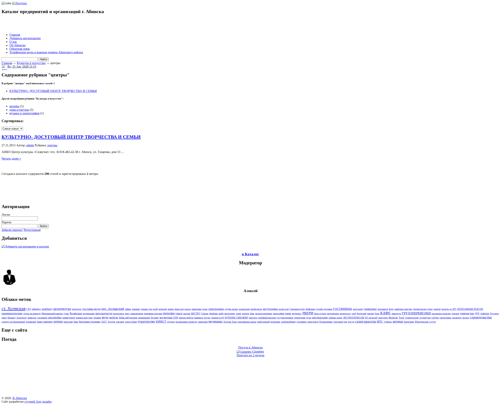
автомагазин (320, 317)
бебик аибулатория (128, 317)
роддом (111, 321)
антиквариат (144, 317)
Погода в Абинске (250, 347)
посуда (351, 321)
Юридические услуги (425, 321)
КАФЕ (385, 313)
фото (391, 309)
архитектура (62, 309)
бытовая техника (89, 321)
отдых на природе (32, 313)
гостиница (301, 321)
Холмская (75, 313)
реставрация (89, 313)
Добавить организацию (25, 38)
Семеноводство (297, 309)
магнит (370, 313)
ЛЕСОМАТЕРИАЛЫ (353, 317)
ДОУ (477, 313)
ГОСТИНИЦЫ (342, 308)
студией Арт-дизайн (37, 401)
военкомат (31, 321)
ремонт (437, 309)
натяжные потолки (153, 313)
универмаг (370, 308)
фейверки (310, 309)
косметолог (345, 313)
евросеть (253, 317)
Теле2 (401, 317)
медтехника (270, 308)
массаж (186, 313)
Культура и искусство (31, 63)
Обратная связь (19, 48)
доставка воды (91, 308)
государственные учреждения (291, 317)
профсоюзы (256, 309)
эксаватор (457, 317)
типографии (278, 313)
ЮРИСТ (161, 321)
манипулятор (68, 317)
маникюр (198, 317)
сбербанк (213, 313)
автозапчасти (103, 313)
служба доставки (324, 309)
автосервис (229, 313)
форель (393, 317)
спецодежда (312, 321)
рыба (221, 313)
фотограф (361, 313)
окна (288, 313)
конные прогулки (84, 317)
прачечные (409, 321)
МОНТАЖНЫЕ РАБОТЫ (470, 309)
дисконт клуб (217, 317)
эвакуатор (383, 317)
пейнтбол (36, 309)
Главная (14, 34)
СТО (28, 309)
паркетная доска (199, 309)
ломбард (46, 308)
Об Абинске (17, 45)
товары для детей (149, 309)
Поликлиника (325, 321)
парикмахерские (12, 313)
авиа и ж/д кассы (183, 309)
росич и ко (284, 309)
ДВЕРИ (307, 313)
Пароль (6, 222)
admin (30, 145)
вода (105, 317)
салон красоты (365, 321)
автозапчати (333, 313)
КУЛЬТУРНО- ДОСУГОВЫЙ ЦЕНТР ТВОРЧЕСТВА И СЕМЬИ (53, 91)
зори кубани (131, 321)
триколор (31, 317)
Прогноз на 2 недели (250, 355)
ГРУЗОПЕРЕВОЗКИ (416, 313)
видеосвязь (118, 313)
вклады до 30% (449, 309)
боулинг (155, 317)
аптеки (398, 321)
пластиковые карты (247, 321)
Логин (6, 214)
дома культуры (19, 109)
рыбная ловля (335, 317)
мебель (113, 317)
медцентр (296, 313)
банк (252, 313)
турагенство (146, 321)
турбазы (388, 321)
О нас (13, 41)
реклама (120, 321)
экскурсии (358, 309)
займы (128, 309)
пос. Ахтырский (112, 309)
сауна (435, 317)
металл (465, 317)
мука (308, 317)
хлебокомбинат (288, 321)
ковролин (68, 321)
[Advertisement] (47, 24)
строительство (481, 317)
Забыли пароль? (12, 230)
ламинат (136, 309)
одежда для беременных (13, 321)
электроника (216, 308)
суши (66, 313)
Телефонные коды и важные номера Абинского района (46, 52)
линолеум (396, 313)
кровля (245, 313)
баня (76, 321)
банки (40, 321)
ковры (171, 309)
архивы (14, 106)
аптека (58, 321)
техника (97, 317)
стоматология (412, 317)
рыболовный (263, 321)
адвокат (455, 313)
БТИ (175, 317)
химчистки (467, 313)
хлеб (353, 313)
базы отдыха (320, 313)
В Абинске (20, 398)
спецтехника (445, 317)
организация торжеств (186, 321)
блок (377, 313)
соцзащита (42, 317)
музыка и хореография (24, 113)
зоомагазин (244, 309)
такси (178, 313)
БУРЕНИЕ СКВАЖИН (236, 317)
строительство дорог (423, 309)
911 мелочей (371, 317)
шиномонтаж (137, 313)
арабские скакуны (403, 309)
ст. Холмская (13, 308)
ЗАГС (104, 321)
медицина (215, 321)
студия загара (231, 309)
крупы (207, 317)
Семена (204, 313)
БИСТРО (195, 313)
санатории (203, 321)
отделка (171, 321)
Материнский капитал (52, 313)
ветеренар (275, 321)
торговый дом (340, 321)
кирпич (48, 321)
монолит (163, 309)
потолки (169, 313)
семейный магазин (267, 317)
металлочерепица (263, 313)
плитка (484, 313)
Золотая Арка (230, 321)
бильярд (12, 317)
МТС (380, 321)
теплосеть (76, 309)
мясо (127, 313)
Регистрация (32, 230)
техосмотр (21, 317)
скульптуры (425, 317)
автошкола (383, 309)
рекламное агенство (441, 313)
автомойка (55, 317)
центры (52, 145)
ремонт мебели (186, 317)
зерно (238, 313)
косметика (166, 317)
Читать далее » (11, 158)
